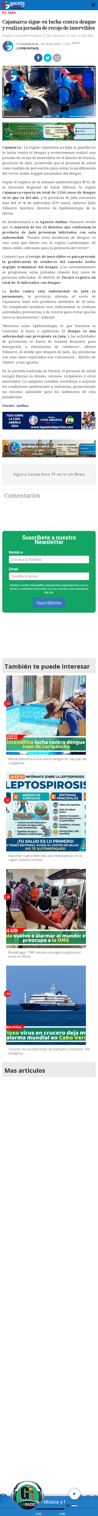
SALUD (76, 43)
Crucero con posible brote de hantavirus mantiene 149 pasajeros (48, 1051)
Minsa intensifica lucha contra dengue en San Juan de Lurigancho (47, 761)
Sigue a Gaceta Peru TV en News (49, 474)
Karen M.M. (30, 44)
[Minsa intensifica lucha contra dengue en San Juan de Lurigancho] (46, 715)
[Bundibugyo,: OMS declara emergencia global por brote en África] (46, 908)
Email (13, 569)
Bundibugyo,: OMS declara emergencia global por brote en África (44, 954)
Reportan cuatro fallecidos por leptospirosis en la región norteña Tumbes (45, 857)
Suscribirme (49, 602)
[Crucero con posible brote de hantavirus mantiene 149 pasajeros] (46, 1005)
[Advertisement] (49, 1278)
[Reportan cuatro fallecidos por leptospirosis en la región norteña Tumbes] (46, 811)
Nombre (16, 552)
